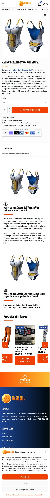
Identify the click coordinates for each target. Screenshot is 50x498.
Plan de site (7, 437)
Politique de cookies (13, 495)
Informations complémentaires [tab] (15, 153)
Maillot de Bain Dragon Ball (20, 70)
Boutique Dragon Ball (9, 9)
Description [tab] (7, 148)
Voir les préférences (25, 489)
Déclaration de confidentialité (32, 495)
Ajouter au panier (30, 110)
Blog (3, 433)
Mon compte (7, 447)
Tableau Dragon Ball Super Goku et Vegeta (24, 349)
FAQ (3, 444)
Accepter (25, 477)
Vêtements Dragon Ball (26, 9)
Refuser (25, 483)
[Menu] (5, 3)
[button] (46, 452)
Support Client (8, 440)
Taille (4, 98)
